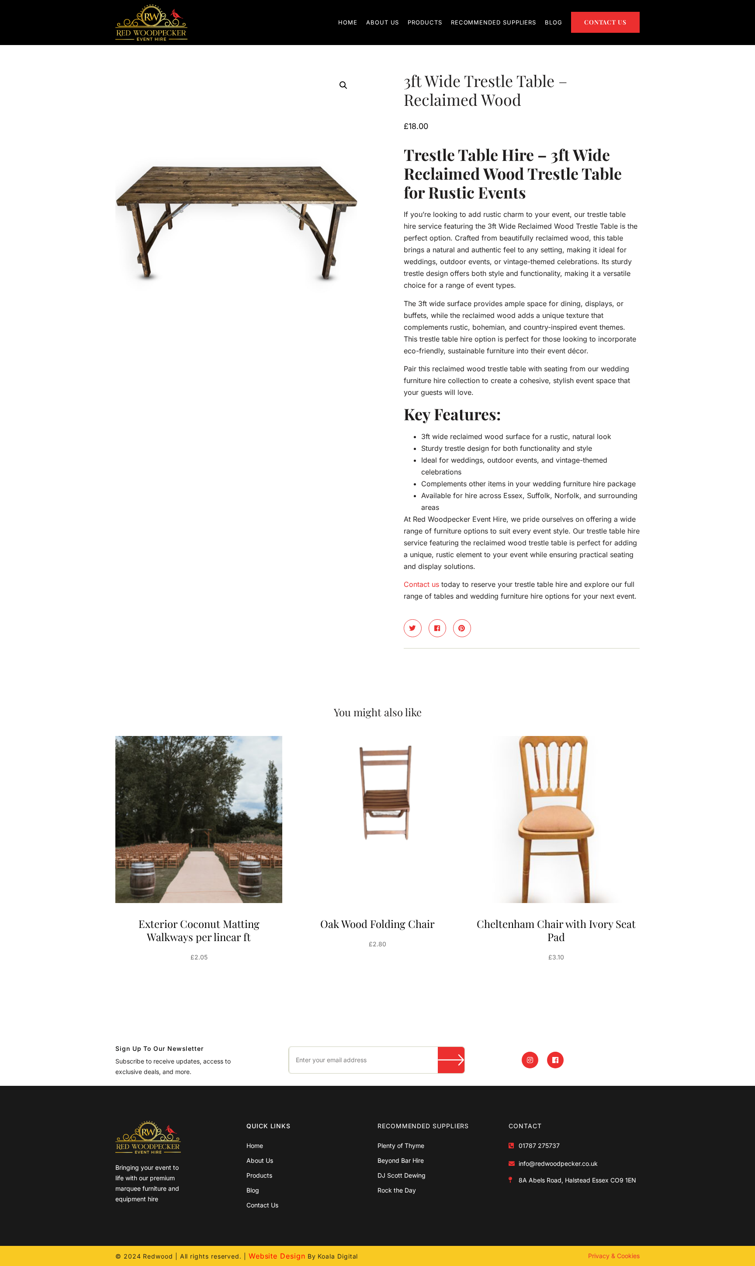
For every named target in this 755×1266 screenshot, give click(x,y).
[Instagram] (530, 1060)
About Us (382, 22)
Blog (553, 22)
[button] (343, 85)
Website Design (277, 1256)
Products (425, 22)
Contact (525, 1126)
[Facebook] (555, 1060)
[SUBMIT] (451, 1060)
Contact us (421, 584)
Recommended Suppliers (493, 22)
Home (347, 22)
